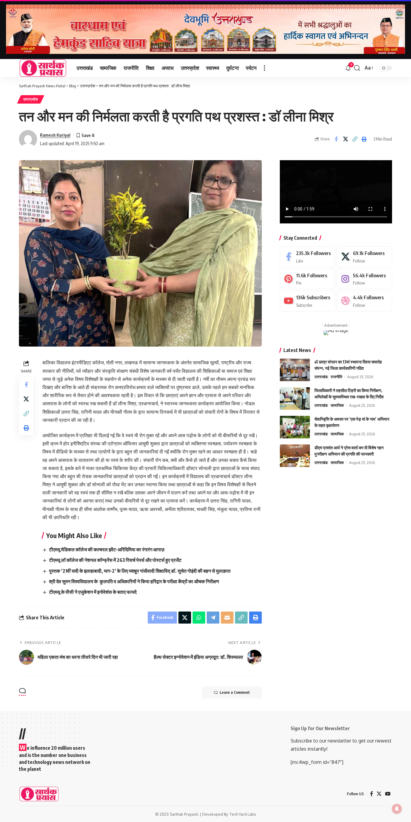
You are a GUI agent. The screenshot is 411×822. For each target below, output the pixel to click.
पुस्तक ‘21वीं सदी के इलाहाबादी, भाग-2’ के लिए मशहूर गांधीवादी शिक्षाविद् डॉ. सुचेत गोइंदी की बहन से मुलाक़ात (139, 571)
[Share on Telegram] (213, 618)
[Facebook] (307, 256)
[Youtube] (307, 301)
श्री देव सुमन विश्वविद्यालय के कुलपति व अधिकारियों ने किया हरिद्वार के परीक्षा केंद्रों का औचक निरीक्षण (134, 581)
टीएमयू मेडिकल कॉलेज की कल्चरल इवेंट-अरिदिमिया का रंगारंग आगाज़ (106, 549)
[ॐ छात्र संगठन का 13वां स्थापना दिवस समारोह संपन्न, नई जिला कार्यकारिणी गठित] (295, 370)
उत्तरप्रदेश (30, 99)
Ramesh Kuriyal (55, 135)
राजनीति (336, 376)
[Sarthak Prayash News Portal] (43, 68)
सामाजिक (337, 405)
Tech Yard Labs (243, 814)
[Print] (364, 139)
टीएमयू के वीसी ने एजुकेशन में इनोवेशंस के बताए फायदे (93, 592)
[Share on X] (345, 139)
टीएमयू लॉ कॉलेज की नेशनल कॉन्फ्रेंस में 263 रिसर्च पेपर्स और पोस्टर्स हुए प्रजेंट (115, 560)
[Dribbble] (364, 301)
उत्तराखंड (321, 376)
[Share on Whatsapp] (199, 618)
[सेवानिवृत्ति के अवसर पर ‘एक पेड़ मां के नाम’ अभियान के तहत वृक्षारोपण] (295, 427)
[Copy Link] (355, 139)
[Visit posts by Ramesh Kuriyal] (28, 139)
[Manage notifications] (397, 809)
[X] (364, 256)
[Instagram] (364, 279)
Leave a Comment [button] (235, 692)
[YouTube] (388, 794)
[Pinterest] (307, 279)
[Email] (227, 618)
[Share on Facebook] (336, 139)
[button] (264, 68)
